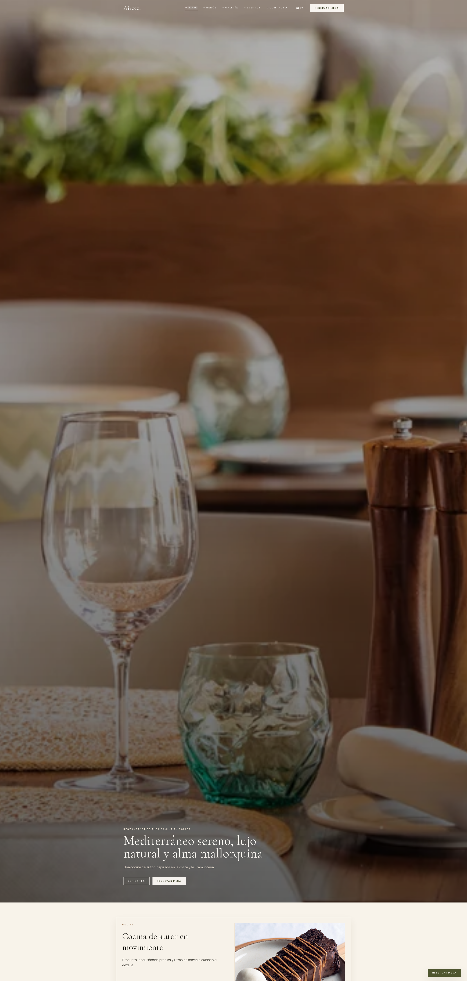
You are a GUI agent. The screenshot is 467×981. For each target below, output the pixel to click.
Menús (211, 7)
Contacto (278, 7)
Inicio (193, 7)
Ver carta (136, 880)
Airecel (132, 8)
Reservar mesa (327, 8)
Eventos (254, 7)
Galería (231, 7)
